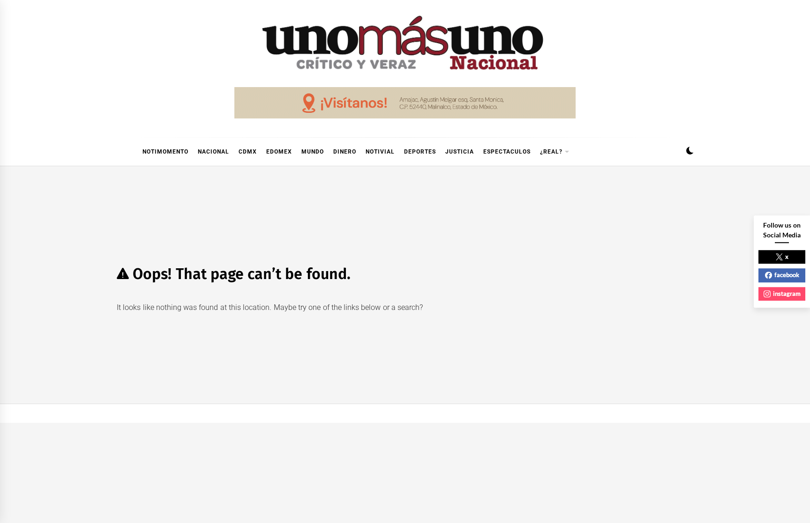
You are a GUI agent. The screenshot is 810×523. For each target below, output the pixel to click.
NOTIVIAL (380, 151)
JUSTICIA (459, 151)
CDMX (248, 151)
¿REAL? (551, 151)
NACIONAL (213, 151)
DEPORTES (420, 151)
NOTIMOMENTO (165, 151)
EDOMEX (279, 151)
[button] (689, 151)
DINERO (344, 151)
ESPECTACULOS (507, 151)
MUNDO (312, 151)
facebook (786, 275)
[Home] (121, 152)
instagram (787, 293)
